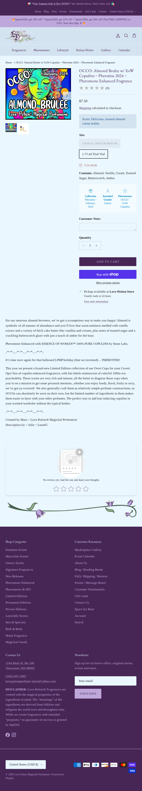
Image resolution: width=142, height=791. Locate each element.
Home (9, 62)
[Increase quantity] (97, 245)
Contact (103, 11)
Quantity (85, 237)
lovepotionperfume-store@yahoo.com (31, 681)
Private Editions (16, 609)
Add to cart (107, 261)
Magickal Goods (16, 642)
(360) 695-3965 (16, 676)
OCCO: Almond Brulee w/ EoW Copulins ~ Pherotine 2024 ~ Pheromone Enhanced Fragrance (65, 62)
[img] (91, 88)
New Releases (15, 576)
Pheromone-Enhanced (20, 583)
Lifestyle (63, 50)
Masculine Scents (17, 556)
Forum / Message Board (90, 583)
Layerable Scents (17, 616)
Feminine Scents (16, 550)
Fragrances (19, 50)
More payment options (108, 282)
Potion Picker (85, 50)
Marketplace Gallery (88, 550)
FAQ (54, 11)
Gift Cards (90, 11)
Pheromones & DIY (18, 589)
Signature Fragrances (19, 569)
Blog (46, 11)
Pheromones (42, 50)
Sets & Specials (16, 622)
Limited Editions (16, 596)
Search (79, 622)
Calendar (124, 50)
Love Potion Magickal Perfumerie (32, 774)
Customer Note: (90, 219)
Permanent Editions (18, 602)
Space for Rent (84, 609)
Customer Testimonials (90, 589)
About (38, 11)
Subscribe (88, 693)
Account (80, 616)
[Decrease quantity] (82, 245)
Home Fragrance (16, 635)
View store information (96, 301)
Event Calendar (85, 556)
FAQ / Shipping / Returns (91, 576)
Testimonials (75, 11)
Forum (62, 11)
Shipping (85, 108)
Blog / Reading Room (89, 569)
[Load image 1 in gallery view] (38, 94)
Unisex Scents (15, 563)
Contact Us (82, 602)
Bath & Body (14, 629)
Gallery (106, 50)
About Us (81, 563)
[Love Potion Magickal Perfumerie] (20, 36)
